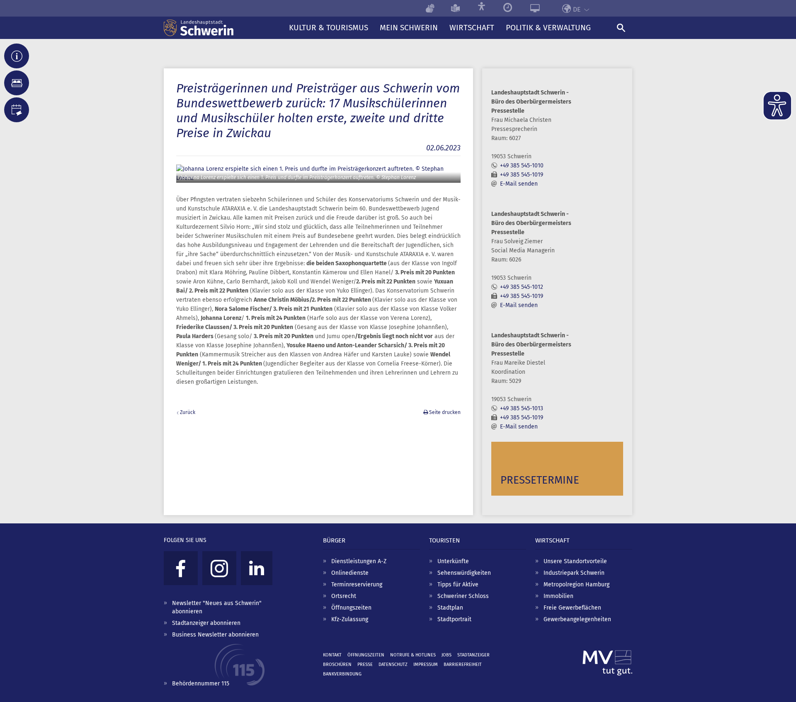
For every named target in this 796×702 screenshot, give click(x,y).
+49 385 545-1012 (521, 286)
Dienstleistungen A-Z (358, 561)
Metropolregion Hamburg (576, 584)
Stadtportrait (454, 619)
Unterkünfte (453, 561)
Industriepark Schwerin (574, 572)
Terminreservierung (356, 584)
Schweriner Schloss (463, 596)
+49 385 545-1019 (521, 174)
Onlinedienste (350, 572)
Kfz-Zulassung (349, 619)
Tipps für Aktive (457, 584)
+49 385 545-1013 (521, 408)
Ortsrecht (343, 596)
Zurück (187, 412)
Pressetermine (539, 480)
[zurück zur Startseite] (223, 27)
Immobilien (558, 596)
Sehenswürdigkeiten (464, 572)
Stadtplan (450, 607)
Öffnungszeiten (351, 607)
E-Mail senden (519, 183)
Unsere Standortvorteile (575, 561)
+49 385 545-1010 (522, 165)
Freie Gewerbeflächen (572, 607)
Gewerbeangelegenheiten (577, 619)
